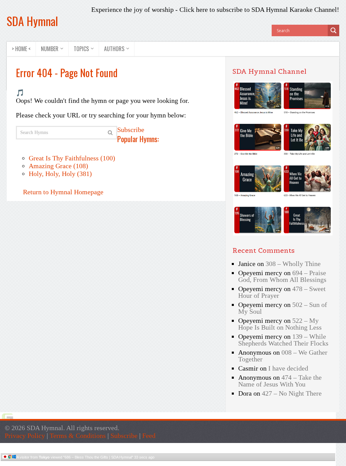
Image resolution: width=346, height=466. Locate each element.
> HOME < (21, 49)
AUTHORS (114, 49)
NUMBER (49, 49)
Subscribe (130, 129)
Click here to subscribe (211, 9)
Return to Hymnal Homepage (62, 192)
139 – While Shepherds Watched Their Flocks (283, 340)
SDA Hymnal (32, 20)
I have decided (288, 368)
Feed (148, 435)
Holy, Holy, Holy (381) (60, 173)
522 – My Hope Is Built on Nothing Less (280, 324)
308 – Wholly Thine (293, 263)
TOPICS (81, 49)
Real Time (166, 463)
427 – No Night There (292, 393)
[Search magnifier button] (333, 30)
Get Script (147, 463)
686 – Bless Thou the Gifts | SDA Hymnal (98, 457)
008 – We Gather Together (282, 356)
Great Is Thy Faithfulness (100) (72, 158)
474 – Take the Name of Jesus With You (280, 381)
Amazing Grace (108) (58, 166)
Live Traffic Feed (168, 446)
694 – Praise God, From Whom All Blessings (282, 276)
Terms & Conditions (78, 435)
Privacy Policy (25, 435)
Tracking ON (187, 463)
